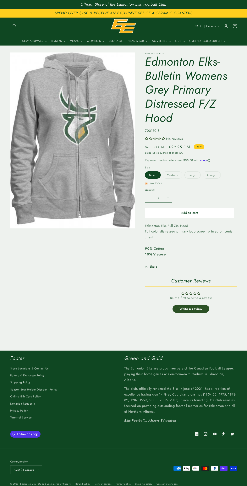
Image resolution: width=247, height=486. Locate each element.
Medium (174, 176)
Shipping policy (143, 483)
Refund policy (82, 483)
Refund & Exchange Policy (27, 375)
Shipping (150, 153)
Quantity (150, 190)
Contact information (167, 483)
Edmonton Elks (28, 483)
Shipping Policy (20, 382)
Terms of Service (21, 417)
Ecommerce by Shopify (59, 483)
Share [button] (153, 267)
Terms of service (103, 483)
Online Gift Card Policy (25, 396)
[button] (14, 26)
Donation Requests (22, 403)
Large (195, 176)
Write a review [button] (190, 309)
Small (152, 175)
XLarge (214, 176)
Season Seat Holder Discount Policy (33, 389)
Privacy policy (123, 483)
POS (39, 483)
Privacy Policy (19, 410)
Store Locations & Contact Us (29, 368)
